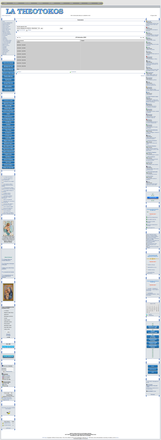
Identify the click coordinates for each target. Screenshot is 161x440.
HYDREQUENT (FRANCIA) (153, 271)
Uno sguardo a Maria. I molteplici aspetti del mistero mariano (7, 185)
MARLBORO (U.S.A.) (152, 263)
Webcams (4, 54)
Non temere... (150, 242)
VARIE (80, 3)
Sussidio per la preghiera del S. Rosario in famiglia (152, 241)
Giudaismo (149, 77)
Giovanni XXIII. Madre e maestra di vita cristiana (7, 204)
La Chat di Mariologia (6, 41)
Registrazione (8, 15)
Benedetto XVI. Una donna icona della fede (8, 202)
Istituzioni (149, 87)
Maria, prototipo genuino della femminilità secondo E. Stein (152, 70)
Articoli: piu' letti (5, 27)
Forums (4, 36)
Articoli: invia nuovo (6, 26)
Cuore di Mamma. (7, 210)
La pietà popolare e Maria (152, 58)
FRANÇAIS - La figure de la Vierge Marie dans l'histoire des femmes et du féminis (152, 100)
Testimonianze (5, 51)
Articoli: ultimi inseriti (6, 29)
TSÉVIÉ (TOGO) (151, 265)
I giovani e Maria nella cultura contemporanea (152, 169)
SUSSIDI (71, 3)
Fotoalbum (4, 37)
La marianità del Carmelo (152, 174)
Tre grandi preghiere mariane (153, 154)
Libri (148, 92)
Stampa (29, 30)
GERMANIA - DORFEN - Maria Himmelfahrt (152, 294)
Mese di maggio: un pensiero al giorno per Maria (152, 239)
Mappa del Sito (6, 399)
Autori (148, 32)
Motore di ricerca (5, 45)
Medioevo (149, 119)
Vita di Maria (149, 94)
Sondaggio (4, 46)
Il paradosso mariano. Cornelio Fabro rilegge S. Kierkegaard (7, 196)
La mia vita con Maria (151, 237)
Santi (151, 162)
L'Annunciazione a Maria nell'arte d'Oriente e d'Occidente (8, 188)
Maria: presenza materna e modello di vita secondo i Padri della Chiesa (152, 149)
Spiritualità (154, 171)
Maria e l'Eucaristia (150, 49)
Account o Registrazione (7, 22)
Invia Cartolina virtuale (6, 40)
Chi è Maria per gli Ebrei (151, 79)
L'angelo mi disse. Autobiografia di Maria (6, 194)
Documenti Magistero (6, 34)
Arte (148, 27)
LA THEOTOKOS (7, 425)
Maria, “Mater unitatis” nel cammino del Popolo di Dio (151, 75)
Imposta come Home (7, 397)
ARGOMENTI (15, 3)
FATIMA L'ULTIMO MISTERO (150, 218)
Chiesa (149, 42)
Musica (149, 135)
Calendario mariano (6, 32)
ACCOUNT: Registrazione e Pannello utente (152, 385)
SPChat (8, 428)
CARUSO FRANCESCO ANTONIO (151, 221)
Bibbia (148, 38)
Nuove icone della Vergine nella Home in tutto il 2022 (151, 184)
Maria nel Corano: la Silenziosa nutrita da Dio (151, 85)
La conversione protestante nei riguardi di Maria (152, 160)
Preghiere (154, 152)
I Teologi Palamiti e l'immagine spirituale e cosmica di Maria (152, 35)
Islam (148, 82)
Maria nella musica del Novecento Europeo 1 (151, 138)
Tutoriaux (153, 394)
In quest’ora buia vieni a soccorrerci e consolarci (151, 107)
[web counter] (8, 347)
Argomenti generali (6, 24)
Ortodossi (154, 140)
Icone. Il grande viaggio (8, 206)
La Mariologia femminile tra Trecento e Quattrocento (152, 122)
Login (3, 15)
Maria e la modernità (8, 199)
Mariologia (149, 114)
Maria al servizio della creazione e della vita (151, 117)
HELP (99, 3)
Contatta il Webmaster (7, 398)
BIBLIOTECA (40, 3)
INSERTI (62, 3)
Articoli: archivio (5, 25)
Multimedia (155, 130)
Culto (148, 47)
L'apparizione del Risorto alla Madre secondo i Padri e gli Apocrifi (152, 24)
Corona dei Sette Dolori (152, 243)
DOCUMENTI (51, 3)
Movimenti (149, 124)
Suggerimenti (5, 49)
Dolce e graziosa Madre (152, 235)
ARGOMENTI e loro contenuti (150, 390)
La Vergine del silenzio (8, 177)
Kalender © (143, 75)
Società (149, 166)
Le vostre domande (6, 42)
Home (3, 21)
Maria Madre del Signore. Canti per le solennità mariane (8, 213)
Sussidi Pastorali (5, 50)
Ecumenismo (150, 72)
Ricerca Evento (22, 30)
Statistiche (4, 47)
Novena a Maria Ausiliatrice (152, 236)
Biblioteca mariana (6, 31)
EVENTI (19, 71)
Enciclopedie (4, 35)
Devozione (149, 56)
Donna (148, 67)
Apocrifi (149, 21)
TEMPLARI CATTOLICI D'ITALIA (151, 226)
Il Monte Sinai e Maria (151, 40)
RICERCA (90, 3)
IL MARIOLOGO (7, 422)
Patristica (154, 146)
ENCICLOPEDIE (27, 3)
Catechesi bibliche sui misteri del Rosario (7, 179)
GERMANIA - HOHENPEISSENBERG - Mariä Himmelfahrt (152, 290)
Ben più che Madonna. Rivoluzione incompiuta (7, 209)
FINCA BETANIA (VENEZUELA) (150, 269)
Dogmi (149, 61)
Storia (151, 176)
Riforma (153, 156)
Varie (148, 181)
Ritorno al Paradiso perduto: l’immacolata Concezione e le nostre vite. (152, 64)
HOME (5, 3)
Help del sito (4, 39)
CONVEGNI (73, 71)
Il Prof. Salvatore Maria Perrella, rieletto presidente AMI (152, 90)
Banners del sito (5, 30)
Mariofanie (149, 109)
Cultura (149, 51)
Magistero (149, 104)
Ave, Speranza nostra (151, 234)
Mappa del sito (5, 44)
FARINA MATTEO (151, 223)
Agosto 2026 (152, 303)
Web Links (4, 52)
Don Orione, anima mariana (152, 164)
